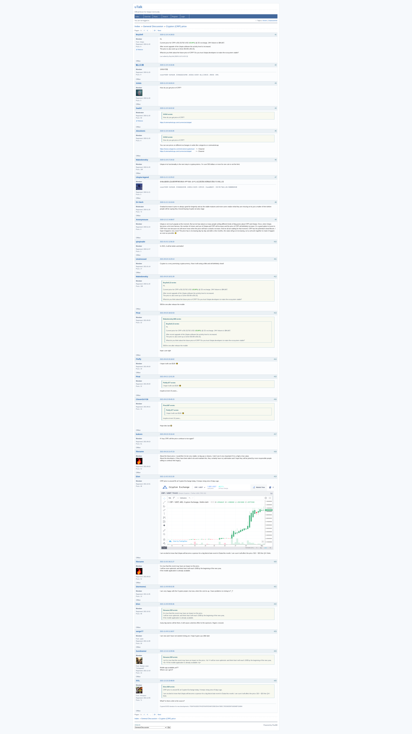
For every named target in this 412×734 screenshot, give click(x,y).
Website (140, 49)
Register (175, 16)
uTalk (138, 7)
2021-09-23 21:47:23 (167, 452)
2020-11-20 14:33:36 (167, 65)
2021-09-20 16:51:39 (167, 276)
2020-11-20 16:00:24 (167, 83)
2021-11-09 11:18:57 (167, 631)
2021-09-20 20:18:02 (167, 359)
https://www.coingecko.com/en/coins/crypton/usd (177, 149)
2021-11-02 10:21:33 (167, 476)
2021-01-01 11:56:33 (167, 242)
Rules (156, 16)
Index (137, 16)
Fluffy (138, 359)
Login (183, 16)
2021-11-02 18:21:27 (167, 562)
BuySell (139, 34)
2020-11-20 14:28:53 (167, 34)
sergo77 (139, 631)
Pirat (138, 313)
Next (159, 30)
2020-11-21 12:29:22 (167, 177)
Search (165, 16)
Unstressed (141, 259)
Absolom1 (140, 131)
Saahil (139, 108)
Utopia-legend (142, 177)
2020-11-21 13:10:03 (167, 202)
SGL (138, 681)
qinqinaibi (140, 242)
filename (140, 451)
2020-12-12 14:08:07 (167, 219)
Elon (138, 476)
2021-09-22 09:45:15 (167, 399)
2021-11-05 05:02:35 (167, 587)
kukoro (139, 434)
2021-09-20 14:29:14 (167, 259)
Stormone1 (141, 587)
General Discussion (153, 26)
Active (265, 20)
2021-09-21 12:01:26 (167, 376)
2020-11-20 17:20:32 (167, 160)
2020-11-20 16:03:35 (167, 131)
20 (154, 30)
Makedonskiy (142, 160)
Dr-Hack (139, 202)
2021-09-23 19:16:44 (167, 434)
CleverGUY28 (142, 399)
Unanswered (272, 20)
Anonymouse (142, 220)
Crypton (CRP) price (176, 26)
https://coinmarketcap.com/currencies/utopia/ (176, 122)
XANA (138, 83)
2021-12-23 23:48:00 (167, 681)
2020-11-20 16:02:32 (167, 108)
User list (147, 16)
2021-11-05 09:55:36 (167, 604)
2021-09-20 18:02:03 (167, 313)
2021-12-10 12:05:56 (167, 651)
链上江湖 (140, 65)
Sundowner (141, 651)
